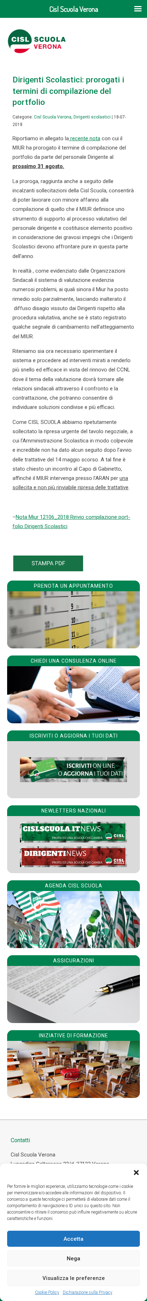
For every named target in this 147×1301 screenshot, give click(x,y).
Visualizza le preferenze (73, 1278)
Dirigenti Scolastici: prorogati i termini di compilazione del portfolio (68, 91)
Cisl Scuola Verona (52, 117)
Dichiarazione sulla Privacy (87, 1292)
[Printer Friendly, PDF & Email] (48, 569)
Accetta (73, 1239)
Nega (73, 1258)
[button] (136, 1172)
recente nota (84, 138)
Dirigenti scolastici (92, 117)
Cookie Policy (47, 1292)
